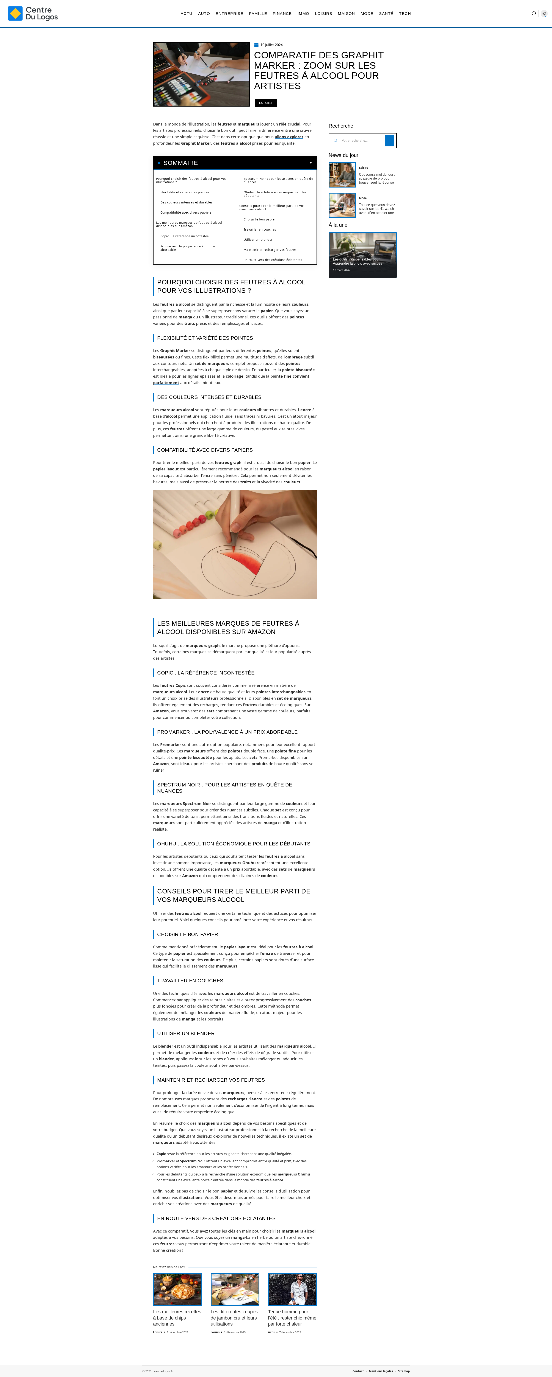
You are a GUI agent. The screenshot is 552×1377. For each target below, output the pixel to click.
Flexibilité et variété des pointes (184, 192)
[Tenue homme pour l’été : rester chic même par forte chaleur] (292, 1290)
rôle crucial (289, 124)
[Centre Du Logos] (33, 13)
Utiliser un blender (258, 239)
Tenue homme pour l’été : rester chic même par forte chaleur (292, 1318)
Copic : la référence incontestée (184, 236)
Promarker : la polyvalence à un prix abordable (187, 248)
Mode (363, 198)
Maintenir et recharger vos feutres (270, 250)
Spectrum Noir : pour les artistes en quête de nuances (278, 180)
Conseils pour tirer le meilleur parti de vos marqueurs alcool (271, 207)
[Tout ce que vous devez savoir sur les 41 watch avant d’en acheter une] (342, 205)
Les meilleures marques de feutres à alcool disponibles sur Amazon (189, 224)
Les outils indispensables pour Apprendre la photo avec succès (357, 261)
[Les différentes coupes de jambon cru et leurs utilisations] (235, 1290)
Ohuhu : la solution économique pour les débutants (275, 194)
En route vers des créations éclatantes (273, 260)
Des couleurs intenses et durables (186, 202)
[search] (534, 13)
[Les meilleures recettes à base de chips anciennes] (178, 1290)
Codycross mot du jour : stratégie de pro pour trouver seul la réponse (377, 178)
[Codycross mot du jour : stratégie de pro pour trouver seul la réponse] (342, 175)
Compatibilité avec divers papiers (186, 212)
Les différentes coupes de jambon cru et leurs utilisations (234, 1318)
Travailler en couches (260, 229)
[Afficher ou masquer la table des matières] (255, 163)
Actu (271, 1332)
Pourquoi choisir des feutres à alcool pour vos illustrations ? (191, 180)
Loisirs (266, 102)
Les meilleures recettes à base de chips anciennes (177, 1318)
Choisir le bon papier (260, 219)
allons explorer (289, 136)
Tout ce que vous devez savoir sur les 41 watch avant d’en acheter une (377, 209)
